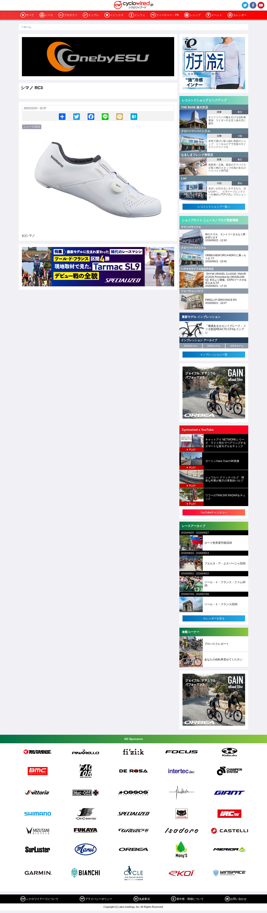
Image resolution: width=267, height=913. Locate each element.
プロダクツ (70, 15)
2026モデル (190, 345)
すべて (30, 15)
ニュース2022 (31, 126)
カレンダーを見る (214, 618)
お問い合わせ (238, 899)
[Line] (105, 116)
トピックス (116, 15)
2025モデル (213, 345)
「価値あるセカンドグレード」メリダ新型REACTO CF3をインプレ (225, 329)
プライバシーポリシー (98, 899)
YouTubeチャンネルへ (213, 512)
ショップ (195, 15)
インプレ (93, 15)
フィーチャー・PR (167, 15)
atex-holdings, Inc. (129, 907)
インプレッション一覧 (213, 354)
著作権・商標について (190, 899)
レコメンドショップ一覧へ (214, 206)
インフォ (139, 15)
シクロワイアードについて (42, 899)
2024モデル (237, 345)
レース (49, 15)
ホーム (27, 27)
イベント (216, 15)
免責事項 (144, 899)
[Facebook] (91, 116)
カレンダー (240, 15)
